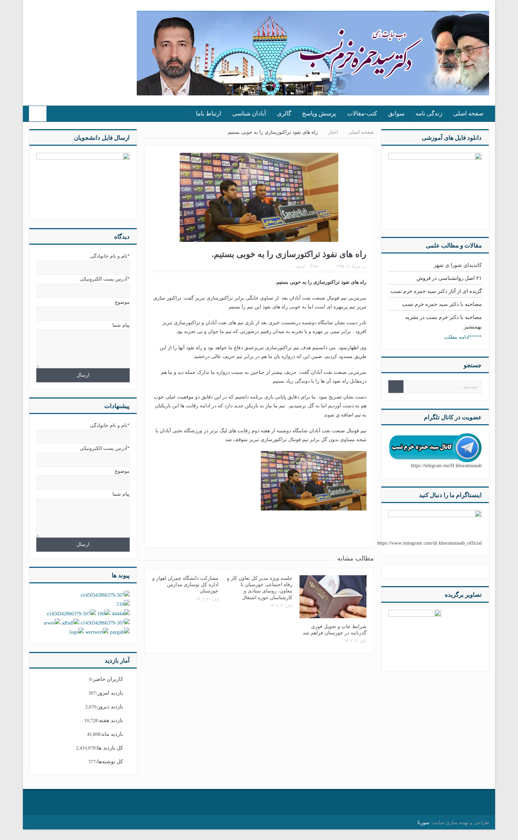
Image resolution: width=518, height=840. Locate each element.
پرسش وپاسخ (319, 113)
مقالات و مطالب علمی (454, 245)
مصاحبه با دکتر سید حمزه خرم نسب (442, 304)
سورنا (424, 822)
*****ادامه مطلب (463, 337)
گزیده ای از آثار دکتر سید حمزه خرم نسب (436, 291)
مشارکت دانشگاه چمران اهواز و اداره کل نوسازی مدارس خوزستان (185, 585)
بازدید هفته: (110, 720)
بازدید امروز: (109, 693)
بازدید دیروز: (109, 706)
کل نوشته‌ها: (109, 761)
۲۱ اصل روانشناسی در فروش (449, 278)
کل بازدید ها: (109, 748)
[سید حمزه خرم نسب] (414, 635)
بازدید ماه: (111, 734)
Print (314, 266)
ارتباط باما (208, 113)
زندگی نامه (428, 113)
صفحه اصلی (468, 113)
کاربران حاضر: (107, 679)
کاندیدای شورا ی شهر (458, 265)
